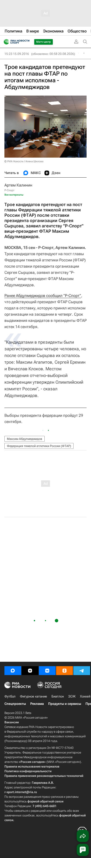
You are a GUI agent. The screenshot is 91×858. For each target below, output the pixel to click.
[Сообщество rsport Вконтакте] (47, 670)
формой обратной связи (45, 801)
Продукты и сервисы (64, 704)
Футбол (9, 696)
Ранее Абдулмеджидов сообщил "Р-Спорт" (42, 295)
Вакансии (11, 722)
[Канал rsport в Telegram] (81, 670)
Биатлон (57, 696)
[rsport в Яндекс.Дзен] (30, 670)
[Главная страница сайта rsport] (26, 42)
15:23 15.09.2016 (16, 54)
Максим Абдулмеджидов (24, 439)
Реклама (37, 704)
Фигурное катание (33, 696)
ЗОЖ (72, 696)
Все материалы (13, 194)
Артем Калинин (18, 185)
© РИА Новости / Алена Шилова (23, 161)
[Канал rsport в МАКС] (12, 670)
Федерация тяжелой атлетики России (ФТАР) (39, 446)
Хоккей (85, 696)
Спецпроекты (15, 704)
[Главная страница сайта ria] (5, 42)
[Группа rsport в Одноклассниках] (64, 670)
